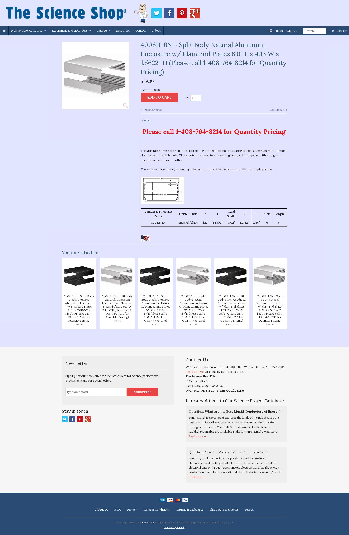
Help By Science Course (26, 30)
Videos (156, 30)
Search (249, 509)
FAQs (117, 509)
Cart (341, 30)
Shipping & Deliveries (224, 509)
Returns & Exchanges (189, 509)
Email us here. (195, 371)
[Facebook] (72, 419)
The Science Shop (144, 522)
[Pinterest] (80, 419)
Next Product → (278, 110)
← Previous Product (151, 110)
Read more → (198, 436)
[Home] (4, 30)
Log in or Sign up (286, 30)
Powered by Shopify (174, 527)
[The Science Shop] (77, 12)
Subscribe (142, 392)
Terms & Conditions (156, 509)
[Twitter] (65, 419)
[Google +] (88, 419)
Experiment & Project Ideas (69, 30)
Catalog (102, 30)
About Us (101, 509)
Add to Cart (159, 97)
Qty (187, 97)
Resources (123, 30)
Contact (140, 30)
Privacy (132, 509)
